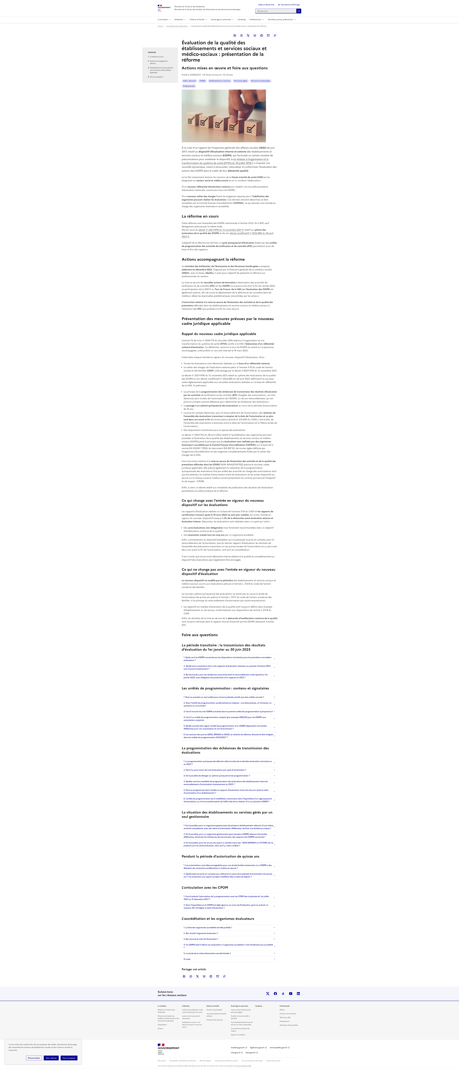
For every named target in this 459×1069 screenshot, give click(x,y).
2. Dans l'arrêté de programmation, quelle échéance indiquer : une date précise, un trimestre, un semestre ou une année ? (228, 704)
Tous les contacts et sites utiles (252, 1061)
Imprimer (261, 35)
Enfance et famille (197, 19)
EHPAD (202, 81)
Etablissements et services (219, 81)
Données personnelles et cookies (226, 1061)
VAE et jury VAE (285, 1017)
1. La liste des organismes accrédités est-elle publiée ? (208, 927)
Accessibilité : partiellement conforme (182, 1061)
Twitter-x (268, 993)
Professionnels (255, 19)
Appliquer (298, 11)
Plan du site (162, 1061)
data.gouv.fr (251, 1052)
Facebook (241, 35)
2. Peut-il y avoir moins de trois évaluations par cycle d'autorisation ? (215, 769)
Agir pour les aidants (238, 1035)
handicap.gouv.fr (238, 1047)
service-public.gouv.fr (278, 1047)
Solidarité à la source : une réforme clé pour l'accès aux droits (192, 1024)
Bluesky (254, 35)
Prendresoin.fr (285, 1021)
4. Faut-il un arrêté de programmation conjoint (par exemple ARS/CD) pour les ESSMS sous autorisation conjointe (225, 719)
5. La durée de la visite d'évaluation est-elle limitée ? (207, 953)
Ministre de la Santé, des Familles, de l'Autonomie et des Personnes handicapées (168, 1018)
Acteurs (160, 1028)
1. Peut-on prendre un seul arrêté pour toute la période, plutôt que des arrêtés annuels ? (224, 697)
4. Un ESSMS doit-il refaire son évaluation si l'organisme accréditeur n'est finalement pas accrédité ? (228, 946)
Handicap (242, 19)
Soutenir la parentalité (214, 1010)
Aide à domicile (189, 81)
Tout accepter (69, 1058)
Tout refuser (51, 1058)
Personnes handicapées (260, 81)
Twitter (248, 35)
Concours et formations (288, 1014)
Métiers (282, 1010)
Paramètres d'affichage (290, 4)
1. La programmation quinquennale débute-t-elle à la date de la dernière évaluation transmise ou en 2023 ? (228, 763)
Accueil (160, 26)
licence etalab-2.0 (243, 1066)
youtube (291, 993)
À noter (187, 959)
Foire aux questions (156, 77)
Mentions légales (205, 1061)
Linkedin (234, 35)
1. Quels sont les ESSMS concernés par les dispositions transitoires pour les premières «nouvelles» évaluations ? (228, 659)
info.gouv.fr (235, 1052)
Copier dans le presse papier (275, 35)
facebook (275, 993)
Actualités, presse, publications (280, 19)
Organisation (162, 1025)
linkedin (298, 993)
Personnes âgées (240, 81)
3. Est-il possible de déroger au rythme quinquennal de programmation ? (217, 775)
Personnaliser (34, 1058)
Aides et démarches (266, 4)
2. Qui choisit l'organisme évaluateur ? (201, 933)
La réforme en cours (157, 57)
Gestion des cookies (273, 1061)
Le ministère (163, 19)
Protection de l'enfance (215, 1020)
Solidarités (178, 19)
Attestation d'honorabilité (289, 1025)
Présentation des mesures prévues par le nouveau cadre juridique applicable (161, 70)
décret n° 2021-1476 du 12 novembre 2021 (220, 229)
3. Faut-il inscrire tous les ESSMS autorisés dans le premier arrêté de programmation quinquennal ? (228, 711)
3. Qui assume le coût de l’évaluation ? (201, 939)
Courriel (268, 35)
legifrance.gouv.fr (257, 1047)
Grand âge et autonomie (221, 19)
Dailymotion (283, 993)
